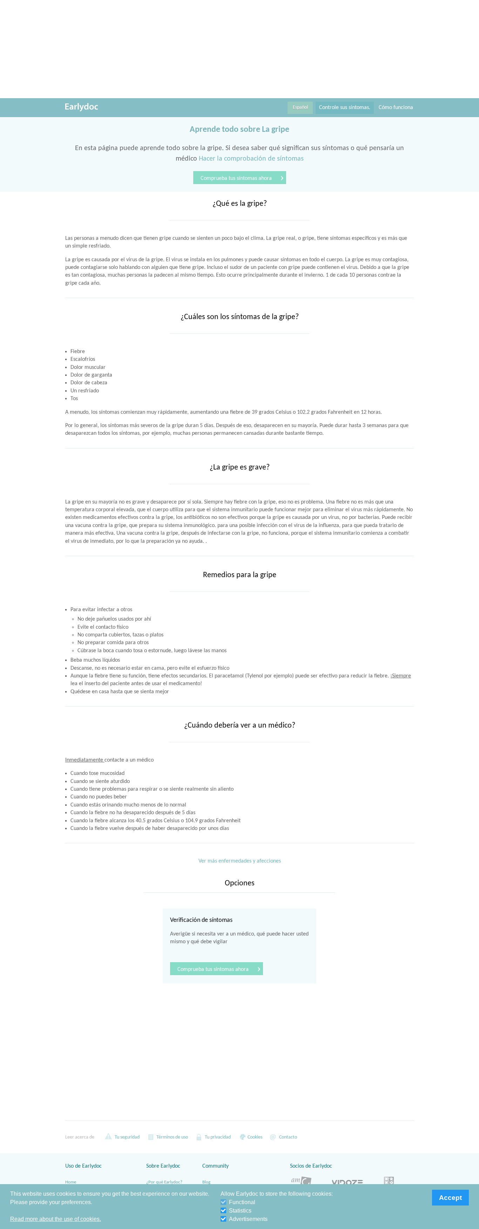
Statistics (240, 1211)
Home (70, 1182)
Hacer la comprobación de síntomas (251, 158)
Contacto (287, 1137)
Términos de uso (171, 1137)
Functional (242, 1202)
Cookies (254, 1137)
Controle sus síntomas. (344, 107)
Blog (206, 1182)
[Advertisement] (239, 49)
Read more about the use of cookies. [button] (55, 1219)
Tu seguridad (127, 1137)
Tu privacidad (217, 1137)
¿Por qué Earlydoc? (164, 1182)
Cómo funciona (396, 107)
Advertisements (248, 1219)
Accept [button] (450, 1197)
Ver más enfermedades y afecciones (239, 861)
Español (300, 107)
